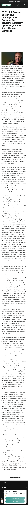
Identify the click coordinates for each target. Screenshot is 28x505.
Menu (3, 487)
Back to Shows (15, 477)
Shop (3, 483)
